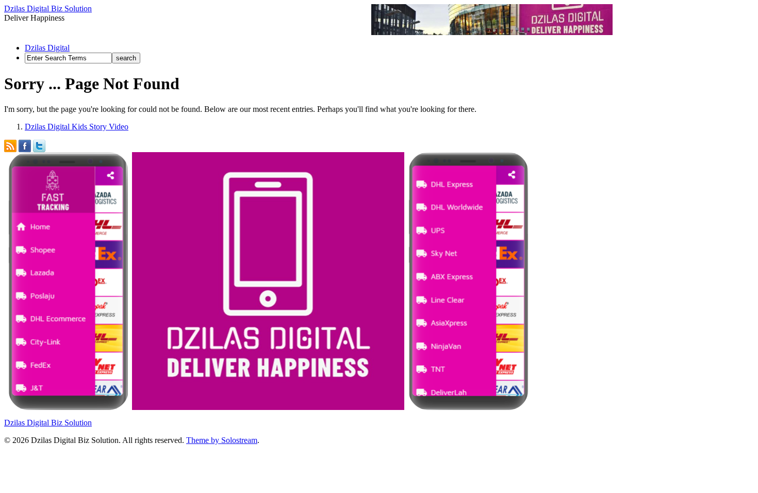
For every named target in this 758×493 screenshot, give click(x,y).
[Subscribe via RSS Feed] (10, 144)
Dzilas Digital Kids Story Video (76, 126)
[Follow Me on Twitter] (39, 144)
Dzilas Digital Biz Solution (48, 8)
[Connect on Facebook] (25, 144)
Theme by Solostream (221, 440)
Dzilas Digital (47, 47)
